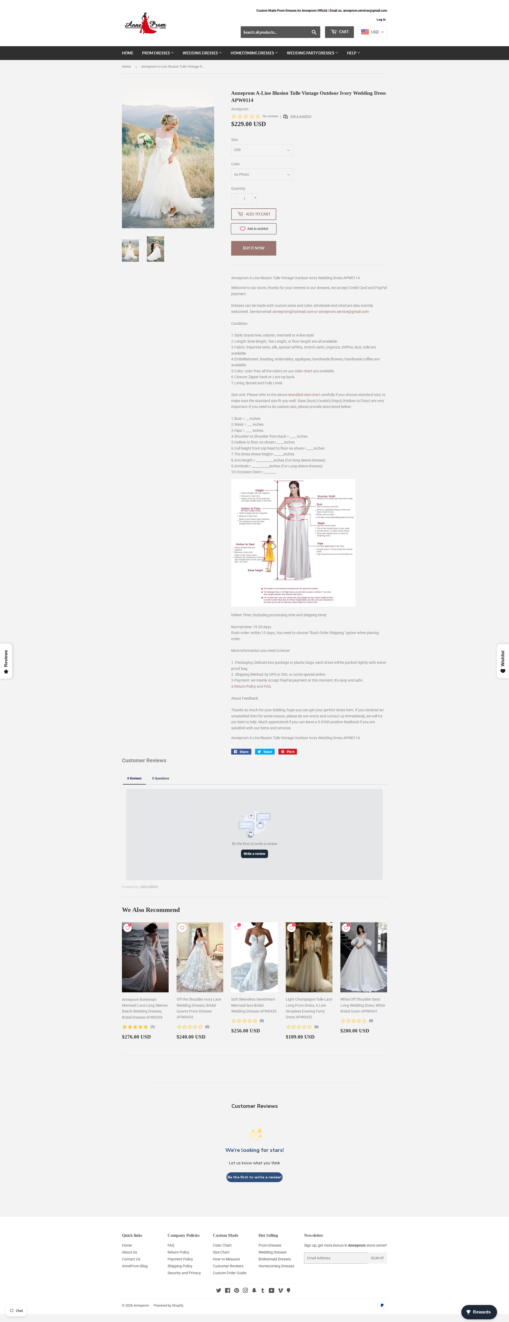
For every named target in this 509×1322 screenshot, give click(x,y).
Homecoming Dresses (253, 53)
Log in (381, 19)
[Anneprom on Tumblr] (262, 1291)
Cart (343, 31)
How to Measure (226, 1259)
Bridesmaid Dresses (274, 1259)
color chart (303, 371)
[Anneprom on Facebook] (227, 1291)
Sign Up (377, 1258)
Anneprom (141, 1305)
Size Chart (221, 1252)
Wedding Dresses (201, 53)
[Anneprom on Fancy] (288, 1291)
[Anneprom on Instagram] (245, 1291)
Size (234, 139)
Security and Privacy (184, 1273)
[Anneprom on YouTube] (271, 1291)
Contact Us (131, 1259)
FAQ (267, 686)
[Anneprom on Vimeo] (280, 1291)
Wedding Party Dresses (311, 53)
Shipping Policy (180, 1266)
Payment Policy (180, 1259)
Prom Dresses (156, 53)
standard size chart (304, 395)
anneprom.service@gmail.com (344, 311)
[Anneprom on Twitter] (218, 1291)
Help (352, 53)
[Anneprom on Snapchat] (254, 1291)
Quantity (238, 188)
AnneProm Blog (135, 1266)
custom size (286, 406)
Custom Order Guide (229, 1273)
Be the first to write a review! (254, 1177)
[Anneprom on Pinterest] (236, 1291)
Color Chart (222, 1245)
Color (235, 164)
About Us (129, 1252)
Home (127, 53)
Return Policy (245, 686)
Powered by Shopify (168, 1305)
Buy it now (254, 248)
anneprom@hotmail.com (293, 311)
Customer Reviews (228, 1266)
